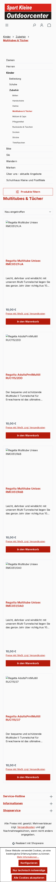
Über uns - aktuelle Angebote (24, 173)
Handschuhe (18, 101)
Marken (10, 167)
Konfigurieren (29, 862)
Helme (15, 106)
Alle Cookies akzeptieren (29, 877)
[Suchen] (34, 25)
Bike (8, 148)
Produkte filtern (30, 191)
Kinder (10, 72)
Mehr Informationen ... (28, 857)
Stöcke (15, 137)
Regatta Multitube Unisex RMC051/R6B (23, 490)
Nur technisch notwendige (29, 870)
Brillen (15, 95)
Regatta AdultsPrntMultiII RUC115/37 (23, 718)
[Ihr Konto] (41, 25)
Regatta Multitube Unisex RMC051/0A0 (23, 604)
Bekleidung (15, 78)
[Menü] (7, 25)
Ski (8, 154)
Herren (10, 66)
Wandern (11, 161)
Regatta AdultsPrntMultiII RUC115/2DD (23, 376)
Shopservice (12, 810)
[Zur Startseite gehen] (28, 11)
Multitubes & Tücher (22, 111)
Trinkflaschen (18, 143)
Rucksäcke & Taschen (22, 127)
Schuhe (13, 84)
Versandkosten (26, 827)
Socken (15, 132)
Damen (10, 60)
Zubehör (14, 90)
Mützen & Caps (19, 116)
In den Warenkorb (28, 321)
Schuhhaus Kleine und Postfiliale (25, 180)
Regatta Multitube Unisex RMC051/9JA (23, 262)
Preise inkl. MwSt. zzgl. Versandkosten (25, 313)
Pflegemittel (18, 122)
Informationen (13, 803)
